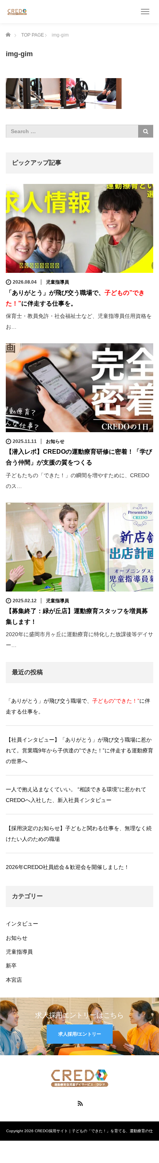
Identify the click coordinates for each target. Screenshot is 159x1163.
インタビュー (22, 924)
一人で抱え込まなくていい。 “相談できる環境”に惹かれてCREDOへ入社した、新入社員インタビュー (76, 794)
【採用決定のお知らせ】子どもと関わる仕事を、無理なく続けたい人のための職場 (79, 833)
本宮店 (14, 980)
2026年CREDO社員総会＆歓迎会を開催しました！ (67, 867)
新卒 (11, 965)
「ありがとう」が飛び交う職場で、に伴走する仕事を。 (78, 706)
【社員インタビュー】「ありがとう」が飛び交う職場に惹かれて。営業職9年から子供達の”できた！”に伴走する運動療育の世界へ (79, 750)
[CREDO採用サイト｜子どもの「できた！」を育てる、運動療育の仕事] (17, 11)
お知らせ (55, 441)
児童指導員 (57, 282)
